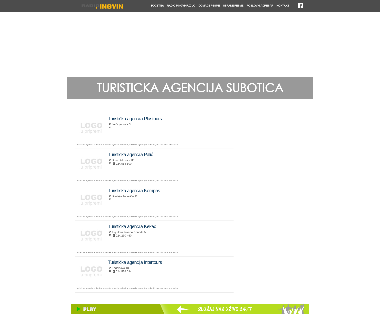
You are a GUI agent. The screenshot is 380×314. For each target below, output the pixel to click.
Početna (157, 5)
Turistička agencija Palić (130, 154)
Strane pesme (233, 5)
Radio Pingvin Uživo (181, 5)
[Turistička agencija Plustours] (91, 137)
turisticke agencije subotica (115, 144)
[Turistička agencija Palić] (91, 173)
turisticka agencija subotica (89, 144)
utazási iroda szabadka (167, 144)
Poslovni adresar (260, 5)
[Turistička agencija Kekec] (91, 245)
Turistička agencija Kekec (132, 226)
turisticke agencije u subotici (142, 144)
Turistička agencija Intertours (135, 262)
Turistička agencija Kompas (134, 190)
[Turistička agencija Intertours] (91, 281)
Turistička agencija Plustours (135, 118)
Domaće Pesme (209, 5)
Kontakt (282, 5)
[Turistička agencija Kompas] (91, 209)
